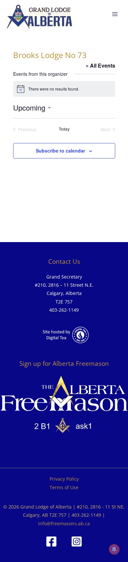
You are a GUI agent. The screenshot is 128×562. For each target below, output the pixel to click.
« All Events (100, 65)
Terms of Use (64, 487)
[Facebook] (51, 541)
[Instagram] (76, 541)
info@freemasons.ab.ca (64, 523)
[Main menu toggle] (115, 14)
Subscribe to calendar (60, 150)
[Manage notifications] (114, 549)
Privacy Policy (64, 479)
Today (64, 129)
